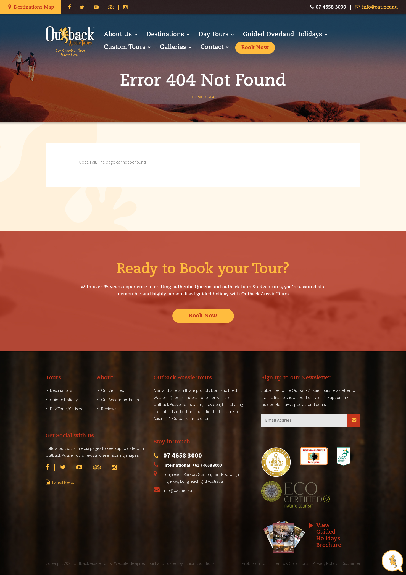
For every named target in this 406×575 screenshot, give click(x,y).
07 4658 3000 (331, 7)
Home (197, 97)
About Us (118, 34)
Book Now (255, 47)
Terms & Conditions (290, 563)
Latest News (63, 482)
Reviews (108, 408)
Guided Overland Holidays (282, 34)
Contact (212, 47)
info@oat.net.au (380, 7)
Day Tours (213, 34)
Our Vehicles (112, 390)
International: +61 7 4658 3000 (192, 465)
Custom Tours (124, 47)
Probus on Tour (255, 563)
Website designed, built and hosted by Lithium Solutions (164, 563)
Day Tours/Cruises (66, 408)
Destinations (165, 34)
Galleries (173, 47)
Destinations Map (33, 7)
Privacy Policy (324, 563)
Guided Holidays (64, 399)
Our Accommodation (120, 399)
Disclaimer (351, 563)
